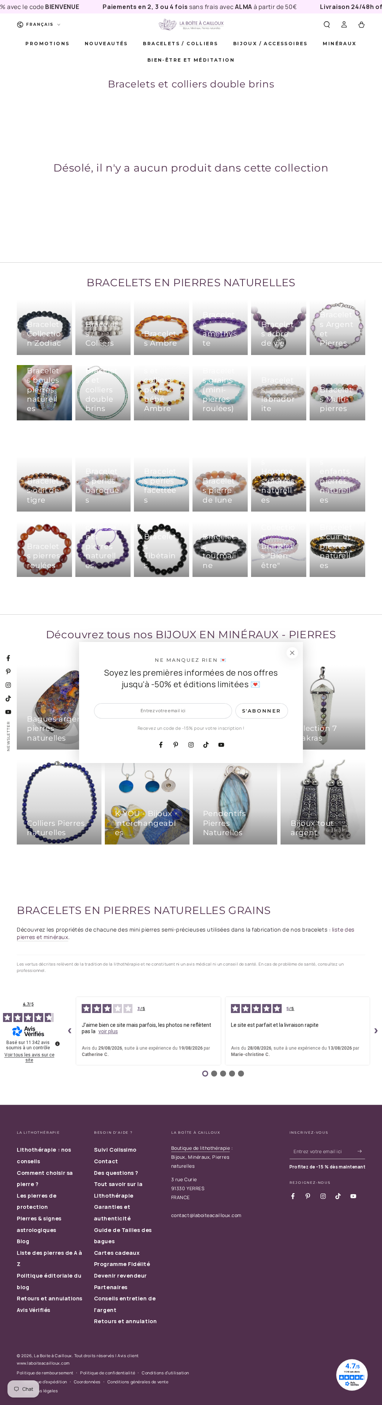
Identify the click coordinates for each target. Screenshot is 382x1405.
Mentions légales (41, 1390)
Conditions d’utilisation (165, 1372)
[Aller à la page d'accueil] (191, 24)
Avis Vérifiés (33, 1309)
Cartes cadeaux (117, 1252)
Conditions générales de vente (138, 1381)
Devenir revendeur (120, 1275)
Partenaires (111, 1287)
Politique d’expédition (45, 1381)
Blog (23, 1241)
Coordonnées (87, 1381)
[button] (326, 24)
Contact (106, 1161)
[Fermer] (292, 652)
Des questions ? (116, 1172)
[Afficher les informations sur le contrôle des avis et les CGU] (57, 1044)
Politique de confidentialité (107, 1372)
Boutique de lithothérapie (200, 1148)
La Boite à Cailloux (53, 1355)
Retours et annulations (49, 1298)
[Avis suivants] (376, 1031)
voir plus (108, 1031)
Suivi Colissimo (115, 1149)
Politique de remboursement (45, 1372)
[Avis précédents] (70, 1031)
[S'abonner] (361, 1151)
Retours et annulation (125, 1321)
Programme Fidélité (122, 1263)
